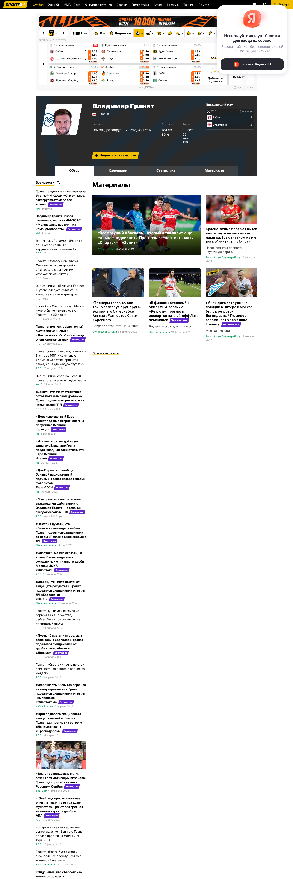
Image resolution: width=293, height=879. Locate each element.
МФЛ (39, 384)
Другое (203, 4)
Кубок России (106, 249)
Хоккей (53, 4)
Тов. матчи (42, 790)
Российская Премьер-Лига (223, 257)
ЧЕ (37, 433)
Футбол (38, 4)
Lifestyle (173, 4)
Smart (158, 4)
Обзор (74, 170)
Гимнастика (140, 4)
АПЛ (38, 819)
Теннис (188, 4)
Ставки (121, 4)
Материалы (214, 170)
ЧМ (38, 208)
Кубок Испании (45, 864)
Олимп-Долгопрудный (110, 130)
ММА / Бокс (71, 4)
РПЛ (214, 111)
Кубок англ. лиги (64, 67)
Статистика (165, 170)
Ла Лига (110, 67)
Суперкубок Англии (104, 331)
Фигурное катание (98, 4)
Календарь (118, 170)
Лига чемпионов (64, 45)
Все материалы (105, 353)
